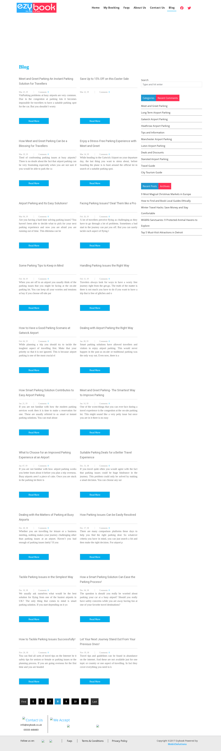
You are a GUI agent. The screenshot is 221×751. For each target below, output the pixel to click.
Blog (172, 7)
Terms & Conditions (93, 740)
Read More (33, 121)
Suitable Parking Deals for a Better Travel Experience (106, 455)
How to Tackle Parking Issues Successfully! (47, 639)
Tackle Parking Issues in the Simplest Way (46, 577)
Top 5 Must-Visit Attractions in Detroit (162, 232)
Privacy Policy (119, 740)
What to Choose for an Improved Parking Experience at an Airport (45, 455)
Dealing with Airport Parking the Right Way (106, 328)
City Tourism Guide (151, 172)
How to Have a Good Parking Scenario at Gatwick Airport (44, 330)
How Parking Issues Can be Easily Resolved (108, 514)
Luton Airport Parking (153, 145)
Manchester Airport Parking (156, 139)
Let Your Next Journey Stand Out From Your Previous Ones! (107, 642)
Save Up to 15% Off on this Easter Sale (104, 78)
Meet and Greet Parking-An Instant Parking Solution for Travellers (46, 81)
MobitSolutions (177, 744)
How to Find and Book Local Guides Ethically (166, 200)
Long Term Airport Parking (155, 112)
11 (85, 701)
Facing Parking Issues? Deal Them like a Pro (108, 203)
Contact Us (157, 7)
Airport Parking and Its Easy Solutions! (43, 203)
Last (94, 701)
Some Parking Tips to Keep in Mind (41, 265)
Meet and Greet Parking (154, 105)
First (23, 701)
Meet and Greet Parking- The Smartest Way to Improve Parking (107, 392)
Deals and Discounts (152, 152)
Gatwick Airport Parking (154, 119)
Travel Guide (148, 165)
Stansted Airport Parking (154, 159)
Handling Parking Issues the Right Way (104, 265)
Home (96, 7)
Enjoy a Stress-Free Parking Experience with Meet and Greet (108, 143)
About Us (140, 7)
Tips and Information (152, 132)
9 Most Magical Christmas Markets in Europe (166, 194)
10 (75, 701)
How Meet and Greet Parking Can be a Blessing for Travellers (43, 143)
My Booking (112, 7)
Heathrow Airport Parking (155, 125)
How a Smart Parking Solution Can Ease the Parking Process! (107, 579)
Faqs (126, 7)
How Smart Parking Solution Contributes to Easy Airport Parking (46, 392)
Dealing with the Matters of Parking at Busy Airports (46, 517)
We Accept (61, 720)
